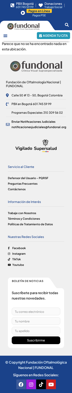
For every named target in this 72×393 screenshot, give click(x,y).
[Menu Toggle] (5, 35)
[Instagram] (31, 384)
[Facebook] (21, 384)
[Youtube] (51, 384)
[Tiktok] (41, 384)
